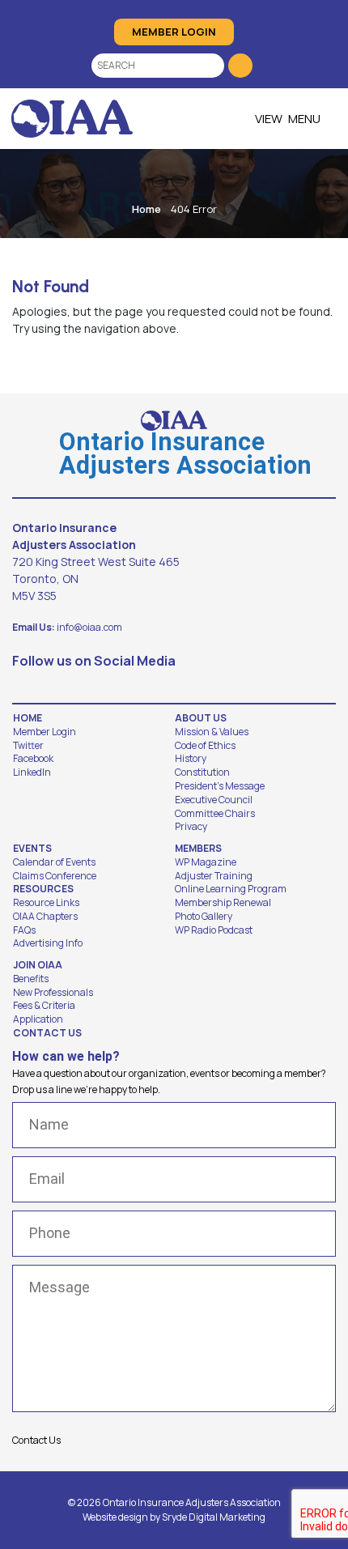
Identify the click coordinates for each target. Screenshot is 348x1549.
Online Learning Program (230, 889)
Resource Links (46, 902)
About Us (201, 718)
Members (198, 848)
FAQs (24, 930)
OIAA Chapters (45, 916)
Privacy (191, 826)
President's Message (220, 786)
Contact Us (47, 1033)
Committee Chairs (215, 813)
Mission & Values (211, 732)
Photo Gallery (203, 916)
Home (146, 209)
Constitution (202, 772)
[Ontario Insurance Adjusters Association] (72, 119)
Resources (43, 889)
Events (32, 848)
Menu (304, 118)
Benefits (31, 978)
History (190, 758)
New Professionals (53, 992)
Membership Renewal (223, 902)
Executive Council (214, 800)
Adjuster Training (214, 876)
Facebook (33, 758)
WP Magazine (205, 862)
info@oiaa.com (89, 627)
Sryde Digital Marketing (213, 1517)
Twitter (28, 745)
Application (38, 1019)
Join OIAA (37, 965)
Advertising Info (48, 943)
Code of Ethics (205, 745)
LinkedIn (32, 772)
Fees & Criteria (44, 1005)
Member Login (174, 31)
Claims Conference (54, 876)
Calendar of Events (54, 862)
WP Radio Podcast (214, 930)
